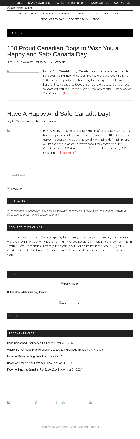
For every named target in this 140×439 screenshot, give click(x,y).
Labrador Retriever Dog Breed (25, 356)
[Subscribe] (15, 188)
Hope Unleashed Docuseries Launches (30, 343)
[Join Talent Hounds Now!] (20, 8)
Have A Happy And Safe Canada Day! (58, 113)
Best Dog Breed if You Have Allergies (29, 363)
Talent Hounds (68, 426)
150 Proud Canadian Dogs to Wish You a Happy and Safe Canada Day (63, 51)
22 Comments (57, 62)
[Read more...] (71, 93)
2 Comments (49, 121)
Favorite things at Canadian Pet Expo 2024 (32, 369)
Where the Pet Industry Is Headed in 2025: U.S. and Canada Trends (46, 349)
